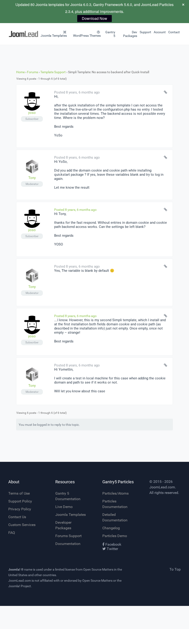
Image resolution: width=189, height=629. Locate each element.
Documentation (67, 543)
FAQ (11, 532)
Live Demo (64, 507)
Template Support (53, 72)
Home (20, 72)
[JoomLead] (14, 34)
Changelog (111, 528)
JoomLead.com (162, 487)
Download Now (94, 18)
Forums (32, 72)
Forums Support (68, 536)
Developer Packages (63, 525)
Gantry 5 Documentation (67, 496)
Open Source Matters (98, 569)
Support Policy (20, 501)
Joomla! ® (16, 569)
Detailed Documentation (114, 517)
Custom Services (21, 525)
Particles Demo (114, 536)
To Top (175, 569)
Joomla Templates (70, 514)
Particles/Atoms (115, 493)
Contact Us (17, 517)
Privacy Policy (19, 509)
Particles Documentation (114, 504)
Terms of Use (19, 493)
